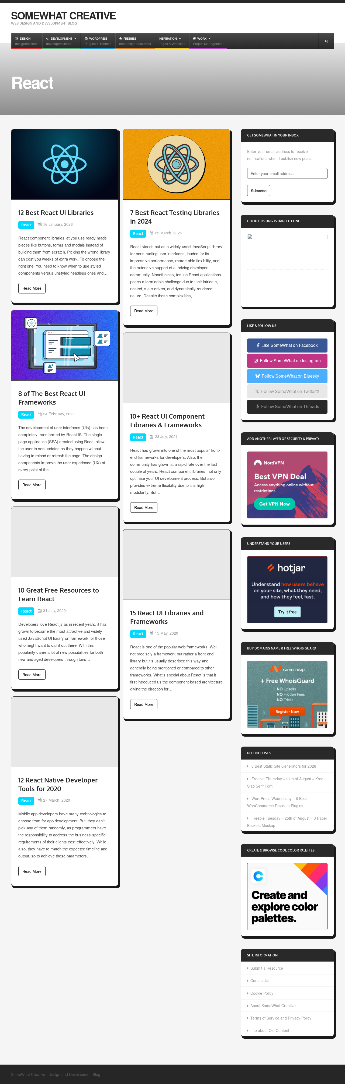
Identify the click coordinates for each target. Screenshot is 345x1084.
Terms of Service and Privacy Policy (280, 1018)
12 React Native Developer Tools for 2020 (58, 784)
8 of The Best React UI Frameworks (51, 397)
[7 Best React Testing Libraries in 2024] (176, 164)
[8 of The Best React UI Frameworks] (64, 345)
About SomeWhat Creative (273, 1005)
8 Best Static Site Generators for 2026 (283, 766)
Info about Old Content (269, 1030)
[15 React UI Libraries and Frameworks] (176, 564)
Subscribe (259, 190)
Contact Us (259, 980)
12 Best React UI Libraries (56, 212)
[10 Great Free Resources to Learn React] (64, 542)
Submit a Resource (266, 968)
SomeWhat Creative (63, 15)
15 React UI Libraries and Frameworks (167, 616)
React (26, 225)
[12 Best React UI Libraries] (64, 164)
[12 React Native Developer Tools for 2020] (64, 732)
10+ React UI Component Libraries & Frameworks (167, 420)
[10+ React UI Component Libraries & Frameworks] (176, 368)
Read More (32, 288)
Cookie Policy (261, 993)
